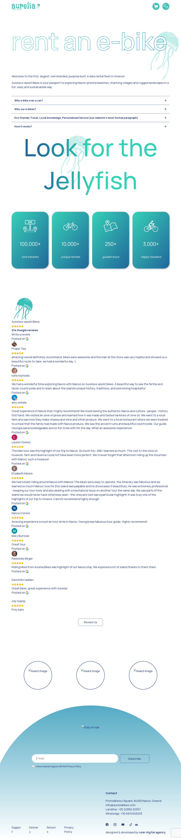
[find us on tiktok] (130, 825)
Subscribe (134, 759)
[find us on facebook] (107, 825)
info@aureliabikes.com (120, 805)
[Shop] (156, 6)
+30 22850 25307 (129, 809)
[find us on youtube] (122, 825)
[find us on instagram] (115, 825)
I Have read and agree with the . (59, 766)
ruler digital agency (152, 832)
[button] (15, 675)
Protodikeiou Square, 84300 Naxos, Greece (134, 801)
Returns (51, 830)
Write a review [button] (21, 334)
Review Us (90, 622)
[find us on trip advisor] (136, 825)
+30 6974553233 (131, 813)
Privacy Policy (74, 766)
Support (16, 830)
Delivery (33, 830)
